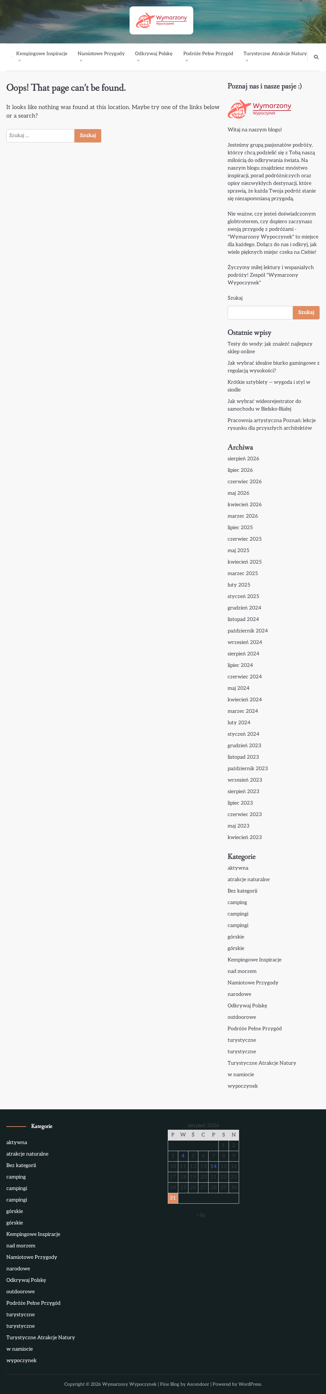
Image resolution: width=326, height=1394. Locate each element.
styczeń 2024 (243, 734)
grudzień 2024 (244, 608)
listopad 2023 (243, 757)
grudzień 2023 (244, 746)
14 (213, 1167)
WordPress (249, 1384)
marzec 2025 (243, 574)
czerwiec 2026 (245, 482)
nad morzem (242, 971)
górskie (236, 937)
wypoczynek (243, 1086)
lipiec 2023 (240, 803)
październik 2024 (248, 631)
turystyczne (242, 1040)
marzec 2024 (243, 711)
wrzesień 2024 (245, 642)
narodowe (239, 994)
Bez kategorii (242, 891)
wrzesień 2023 (245, 780)
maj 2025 (238, 551)
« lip (200, 1215)
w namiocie (241, 1075)
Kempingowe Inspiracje (41, 53)
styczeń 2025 (243, 597)
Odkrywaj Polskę (154, 53)
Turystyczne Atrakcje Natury (275, 53)
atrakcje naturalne (249, 880)
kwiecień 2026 (245, 505)
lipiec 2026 (240, 470)
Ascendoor (198, 1384)
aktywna (238, 868)
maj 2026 (238, 493)
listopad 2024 (243, 620)
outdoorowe (242, 1017)
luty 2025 (239, 585)
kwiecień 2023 (245, 838)
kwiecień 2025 (245, 562)
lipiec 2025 (240, 528)
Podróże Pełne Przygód (208, 53)
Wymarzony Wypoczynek (129, 1384)
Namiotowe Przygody (101, 53)
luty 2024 (239, 723)
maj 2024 (239, 688)
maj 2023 (239, 826)
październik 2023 (248, 769)
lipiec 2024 (240, 665)
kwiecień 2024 (245, 700)
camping (237, 903)
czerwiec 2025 (245, 539)
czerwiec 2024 (245, 677)
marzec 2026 (243, 516)
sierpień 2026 (243, 459)
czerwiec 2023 (245, 815)
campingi (238, 914)
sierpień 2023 (243, 792)
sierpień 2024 (243, 654)
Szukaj (235, 298)
